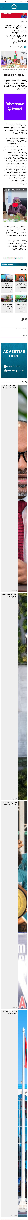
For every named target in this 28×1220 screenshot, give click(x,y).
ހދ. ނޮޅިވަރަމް (20, 258)
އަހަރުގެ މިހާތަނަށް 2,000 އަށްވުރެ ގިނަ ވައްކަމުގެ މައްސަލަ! (10, 1012)
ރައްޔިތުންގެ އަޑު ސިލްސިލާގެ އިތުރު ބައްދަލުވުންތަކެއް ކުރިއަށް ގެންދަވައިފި (7, 306)
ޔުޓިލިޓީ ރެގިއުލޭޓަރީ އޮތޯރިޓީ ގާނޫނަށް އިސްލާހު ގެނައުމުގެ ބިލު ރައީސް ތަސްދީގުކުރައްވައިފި (21, 285)
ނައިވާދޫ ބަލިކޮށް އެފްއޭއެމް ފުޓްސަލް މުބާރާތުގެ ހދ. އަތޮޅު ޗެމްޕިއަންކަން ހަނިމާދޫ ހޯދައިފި (10, 804)
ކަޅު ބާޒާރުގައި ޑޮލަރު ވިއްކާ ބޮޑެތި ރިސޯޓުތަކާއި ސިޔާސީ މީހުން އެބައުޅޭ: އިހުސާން (9, 387)
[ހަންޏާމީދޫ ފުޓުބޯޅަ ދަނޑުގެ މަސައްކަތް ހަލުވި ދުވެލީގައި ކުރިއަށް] (22, 696)
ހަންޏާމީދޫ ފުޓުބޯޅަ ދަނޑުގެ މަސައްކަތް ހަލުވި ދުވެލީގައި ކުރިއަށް (9, 595)
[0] (11, 47)
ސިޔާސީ (22, 22)
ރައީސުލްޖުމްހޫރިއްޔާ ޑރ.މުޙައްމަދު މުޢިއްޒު (10, 258)
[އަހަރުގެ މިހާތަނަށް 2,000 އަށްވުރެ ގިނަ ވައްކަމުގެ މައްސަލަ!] (22, 1113)
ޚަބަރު (26, 22)
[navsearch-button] (2, 7)
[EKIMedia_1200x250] (14, 15)
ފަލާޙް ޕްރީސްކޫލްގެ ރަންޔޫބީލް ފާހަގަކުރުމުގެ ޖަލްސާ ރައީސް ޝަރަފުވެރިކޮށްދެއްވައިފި (21, 306)
